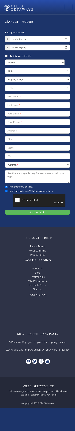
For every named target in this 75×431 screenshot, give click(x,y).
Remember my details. (21, 186)
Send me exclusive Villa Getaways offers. (31, 190)
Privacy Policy (37, 254)
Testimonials (38, 276)
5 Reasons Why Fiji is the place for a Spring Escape (37, 342)
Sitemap (37, 289)
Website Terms (37, 250)
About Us (37, 268)
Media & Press (37, 285)
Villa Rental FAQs (37, 281)
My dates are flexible (20, 55)
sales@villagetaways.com (44, 394)
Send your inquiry (37, 212)
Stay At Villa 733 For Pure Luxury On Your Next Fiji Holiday (37, 349)
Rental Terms (37, 246)
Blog (37, 272)
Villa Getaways (46, 403)
